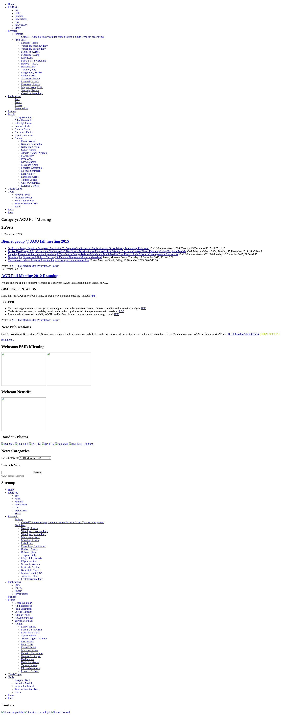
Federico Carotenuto (32, 167)
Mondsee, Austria (30, 51)
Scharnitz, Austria (30, 78)
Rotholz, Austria (29, 63)
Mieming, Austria (30, 54)
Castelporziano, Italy (32, 93)
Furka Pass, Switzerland (33, 60)
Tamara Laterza (29, 179)
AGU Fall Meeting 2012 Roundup (29, 276)
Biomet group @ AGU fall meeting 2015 (35, 241)
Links (11, 209)
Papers (18, 102)
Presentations (21, 108)
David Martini (28, 161)
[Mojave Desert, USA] (48, 443)
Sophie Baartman (24, 135)
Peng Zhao (27, 158)
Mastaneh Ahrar (29, 164)
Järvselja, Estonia (30, 90)
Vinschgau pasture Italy (33, 48)
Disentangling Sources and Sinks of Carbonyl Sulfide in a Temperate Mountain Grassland (55, 257)
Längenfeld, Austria (31, 72)
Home (11, 4)
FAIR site (13, 7)
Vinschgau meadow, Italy (34, 45)
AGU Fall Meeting (21, 265)
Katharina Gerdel (30, 176)
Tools (11, 191)
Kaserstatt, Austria (30, 84)
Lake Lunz (27, 57)
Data (17, 22)
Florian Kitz (27, 155)
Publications (21, 19)
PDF (93, 295)
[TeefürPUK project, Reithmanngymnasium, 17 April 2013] (61, 443)
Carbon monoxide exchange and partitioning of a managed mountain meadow (48, 260)
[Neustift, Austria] (81, 443)
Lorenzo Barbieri (30, 185)
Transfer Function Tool (27, 203)
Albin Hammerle (23, 120)
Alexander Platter (24, 132)
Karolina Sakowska (31, 144)
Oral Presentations (41, 265)
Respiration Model (24, 200)
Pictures (12, 111)
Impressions (21, 24)
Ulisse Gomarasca (30, 182)
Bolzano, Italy (28, 66)
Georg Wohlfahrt (23, 117)
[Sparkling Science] (21, 443)
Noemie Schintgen (31, 170)
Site (17, 10)
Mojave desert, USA (32, 87)
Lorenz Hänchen (23, 126)
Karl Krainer (27, 173)
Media (18, 27)
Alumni (19, 138)
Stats (17, 99)
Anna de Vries (22, 129)
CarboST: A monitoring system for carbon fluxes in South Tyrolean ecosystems (62, 36)
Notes (18, 206)
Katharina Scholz (30, 147)
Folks (17, 13)
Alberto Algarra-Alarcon (34, 153)
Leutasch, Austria (30, 81)
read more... (7, 339)
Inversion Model (23, 197)
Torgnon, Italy (28, 69)
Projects (19, 33)
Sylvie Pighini (28, 150)
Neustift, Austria (29, 42)
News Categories (10, 457)
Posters (18, 105)
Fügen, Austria (29, 75)
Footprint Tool (22, 194)
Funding (19, 16)
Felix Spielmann (23, 123)
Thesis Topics (15, 188)
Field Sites (20, 39)
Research (13, 30)
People (11, 114)
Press (10, 212)
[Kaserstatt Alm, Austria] (35, 443)
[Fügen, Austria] (8, 443)
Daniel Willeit (28, 141)
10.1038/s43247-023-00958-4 (243, 334)
